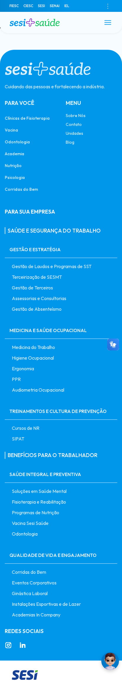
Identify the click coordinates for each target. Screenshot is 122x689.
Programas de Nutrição (35, 512)
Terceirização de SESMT (37, 277)
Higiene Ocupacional (33, 358)
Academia (14, 153)
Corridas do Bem (21, 189)
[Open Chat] (110, 661)
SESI (41, 6)
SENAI (55, 6)
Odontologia (17, 141)
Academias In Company (36, 615)
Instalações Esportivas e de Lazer (46, 604)
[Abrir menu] (108, 22)
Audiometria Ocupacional (38, 390)
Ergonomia (23, 368)
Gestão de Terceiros (32, 288)
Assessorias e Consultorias (39, 298)
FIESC (14, 6)
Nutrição (13, 165)
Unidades (74, 133)
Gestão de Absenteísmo (37, 309)
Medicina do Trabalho (33, 347)
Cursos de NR (25, 428)
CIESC (28, 6)
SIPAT (18, 439)
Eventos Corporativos (34, 583)
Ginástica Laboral (30, 593)
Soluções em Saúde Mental (39, 491)
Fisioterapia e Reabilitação (39, 502)
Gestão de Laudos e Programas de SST (52, 266)
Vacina (11, 129)
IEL (66, 6)
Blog (70, 142)
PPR (16, 379)
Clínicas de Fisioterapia (27, 118)
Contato (74, 124)
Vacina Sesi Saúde (30, 523)
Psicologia (15, 177)
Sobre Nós (76, 115)
